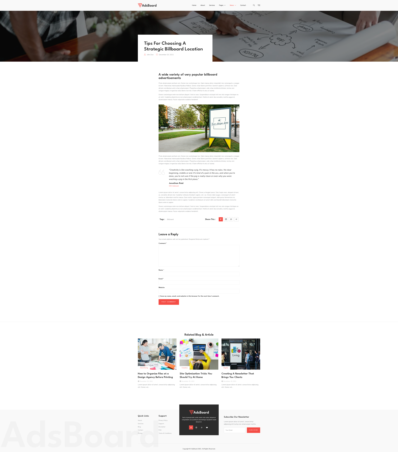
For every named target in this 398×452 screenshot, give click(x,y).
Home (194, 5)
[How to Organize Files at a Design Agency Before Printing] (157, 354)
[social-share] (221, 219)
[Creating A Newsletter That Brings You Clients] (240, 354)
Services (212, 5)
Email (161, 279)
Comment (163, 243)
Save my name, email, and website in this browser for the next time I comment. (189, 296)
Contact (243, 5)
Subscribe (253, 430)
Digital (226, 368)
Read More (142, 392)
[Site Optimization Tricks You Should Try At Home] (199, 354)
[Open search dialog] (254, 6)
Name (161, 270)
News (232, 5)
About (202, 5)
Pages (221, 5)
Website (162, 287)
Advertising (144, 368)
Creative (185, 368)
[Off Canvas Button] (258, 5)
